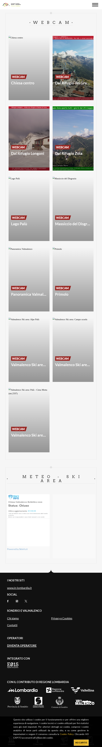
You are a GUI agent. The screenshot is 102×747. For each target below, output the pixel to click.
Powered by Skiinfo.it (17, 549)
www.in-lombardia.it (19, 587)
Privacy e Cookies (61, 618)
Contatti (12, 625)
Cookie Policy (66, 734)
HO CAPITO (81, 742)
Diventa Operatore (22, 645)
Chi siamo (13, 618)
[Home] (12, 5)
